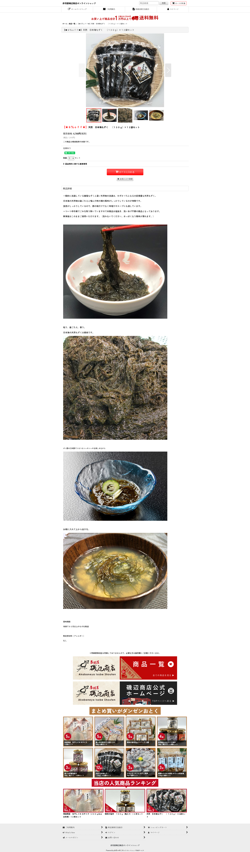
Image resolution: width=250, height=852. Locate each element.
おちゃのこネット (120, 850)
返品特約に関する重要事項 (76, 164)
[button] (82, 70)
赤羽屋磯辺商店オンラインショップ (79, 3)
